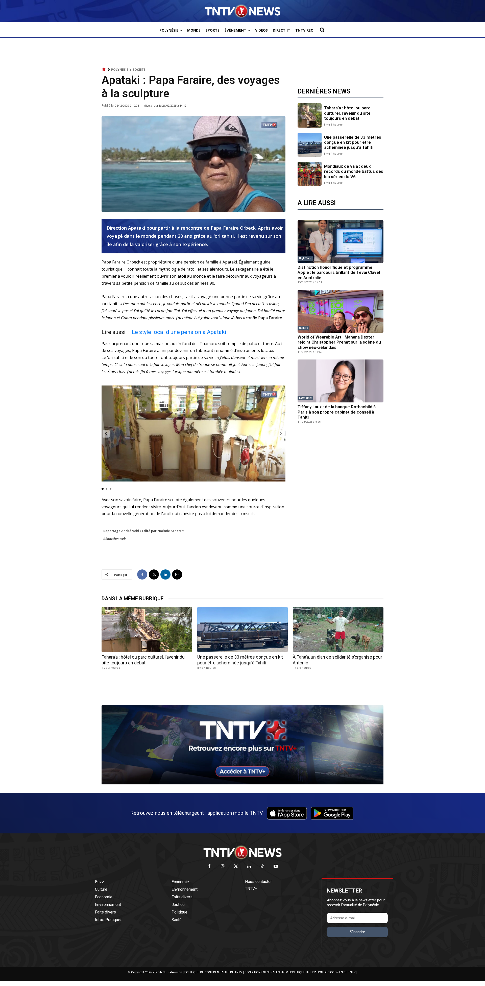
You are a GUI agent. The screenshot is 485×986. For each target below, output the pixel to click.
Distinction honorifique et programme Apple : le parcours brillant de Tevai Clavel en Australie (339, 272)
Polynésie (119, 69)
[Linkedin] (165, 574)
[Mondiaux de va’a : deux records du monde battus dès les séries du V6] (310, 174)
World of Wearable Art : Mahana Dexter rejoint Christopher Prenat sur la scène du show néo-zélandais (339, 342)
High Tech (305, 258)
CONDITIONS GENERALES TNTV (266, 972)
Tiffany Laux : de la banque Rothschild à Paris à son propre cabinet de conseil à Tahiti (337, 412)
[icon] (104, 69)
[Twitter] (236, 866)
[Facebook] (142, 574)
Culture (303, 328)
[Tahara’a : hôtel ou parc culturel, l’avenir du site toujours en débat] (310, 115)
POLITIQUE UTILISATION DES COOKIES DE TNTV (323, 972)
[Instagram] (222, 866)
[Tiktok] (262, 866)
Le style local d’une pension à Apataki (179, 332)
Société (139, 69)
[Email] (177, 574)
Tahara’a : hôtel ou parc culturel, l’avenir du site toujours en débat (347, 113)
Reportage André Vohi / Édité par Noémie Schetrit (143, 530)
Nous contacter (258, 881)
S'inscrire (357, 932)
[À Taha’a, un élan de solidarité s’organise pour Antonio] (338, 629)
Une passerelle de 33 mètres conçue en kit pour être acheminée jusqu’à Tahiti (352, 142)
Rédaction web (114, 538)
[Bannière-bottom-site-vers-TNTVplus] (242, 783)
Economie (305, 397)
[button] (322, 30)
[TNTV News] (242, 852)
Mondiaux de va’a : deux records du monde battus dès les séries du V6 (353, 171)
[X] (154, 574)
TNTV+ (251, 888)
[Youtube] (275, 866)
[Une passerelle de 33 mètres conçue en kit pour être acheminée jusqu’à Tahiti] (310, 145)
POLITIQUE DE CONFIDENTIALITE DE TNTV (213, 972)
